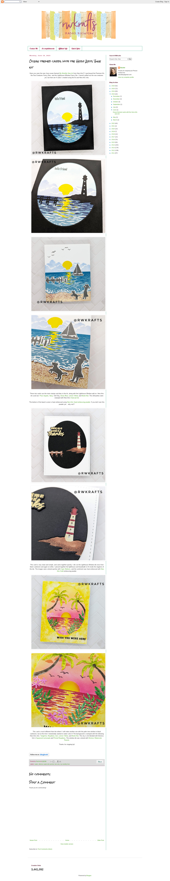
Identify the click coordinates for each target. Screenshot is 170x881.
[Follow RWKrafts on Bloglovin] (39, 756)
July (114, 107)
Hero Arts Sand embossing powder (78, 402)
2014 (113, 145)
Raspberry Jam (53, 736)
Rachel (122, 68)
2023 (113, 94)
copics (36, 764)
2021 (113, 126)
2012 (113, 150)
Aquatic (46, 396)
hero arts (57, 764)
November (116, 99)
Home (67, 840)
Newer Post (33, 840)
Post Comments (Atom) (45, 849)
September (116, 104)
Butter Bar (85, 396)
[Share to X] (56, 761)
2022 (113, 123)
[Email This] (51, 761)
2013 (113, 147)
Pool (41, 396)
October (115, 102)
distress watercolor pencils (46, 764)
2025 (113, 88)
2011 (113, 153)
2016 (113, 139)
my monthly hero (65, 764)
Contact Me (34, 48)
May (114, 117)
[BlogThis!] (53, 761)
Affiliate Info (63, 48)
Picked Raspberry (59, 738)
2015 (113, 142)
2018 (113, 134)
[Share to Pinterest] (60, 761)
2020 (113, 129)
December (116, 96)
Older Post (100, 840)
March (115, 120)
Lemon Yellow (73, 396)
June (115, 110)
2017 (113, 137)
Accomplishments (48, 48)
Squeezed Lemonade (43, 738)
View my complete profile (126, 77)
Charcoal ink (75, 398)
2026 (113, 86)
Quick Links (75, 48)
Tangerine (43, 736)
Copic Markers (65, 569)
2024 (113, 91)
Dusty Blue (64, 396)
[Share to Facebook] (58, 761)
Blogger (88, 875)
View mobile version (66, 844)
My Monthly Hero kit (66, 73)
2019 (113, 131)
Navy (51, 396)
